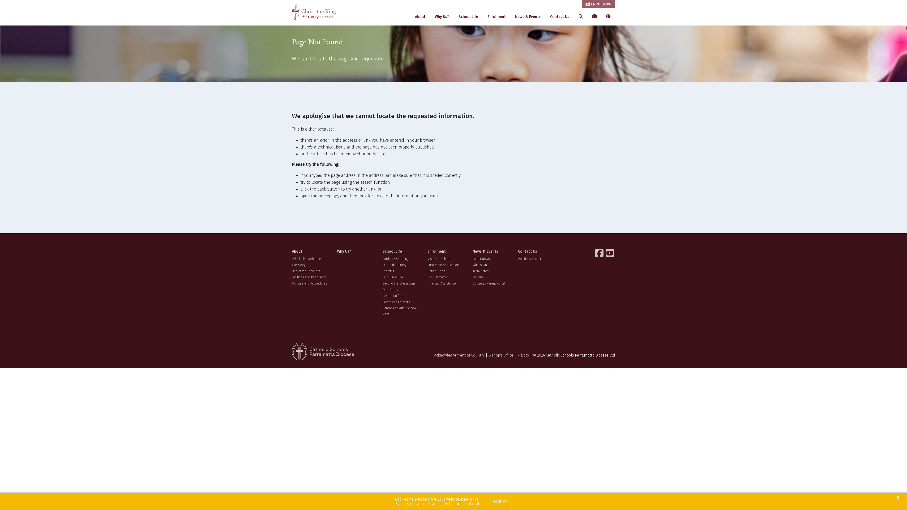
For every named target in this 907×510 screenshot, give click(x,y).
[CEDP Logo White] (323, 351)
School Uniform (393, 296)
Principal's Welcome (306, 259)
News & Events (528, 16)
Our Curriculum (393, 277)
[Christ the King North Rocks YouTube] (610, 253)
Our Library (390, 290)
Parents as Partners (396, 302)
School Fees (436, 271)
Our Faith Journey (394, 265)
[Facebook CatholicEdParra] (600, 253)
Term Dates (481, 271)
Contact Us (559, 16)
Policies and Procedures (309, 283)
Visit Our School (439, 259)
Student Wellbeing (395, 259)
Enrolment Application (443, 265)
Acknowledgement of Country (459, 355)
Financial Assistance (442, 283)
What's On (480, 265)
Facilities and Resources (309, 277)
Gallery (478, 277)
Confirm (500, 501)
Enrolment (497, 16)
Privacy (523, 355)
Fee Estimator (437, 277)
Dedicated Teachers (306, 271)
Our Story (298, 265)
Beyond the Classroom (398, 283)
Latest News (481, 259)
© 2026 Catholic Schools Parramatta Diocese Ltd (574, 355)
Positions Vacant (529, 259)
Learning (388, 271)
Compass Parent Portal (489, 283)
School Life (468, 16)
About (420, 16)
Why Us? (442, 16)
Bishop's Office (500, 355)
